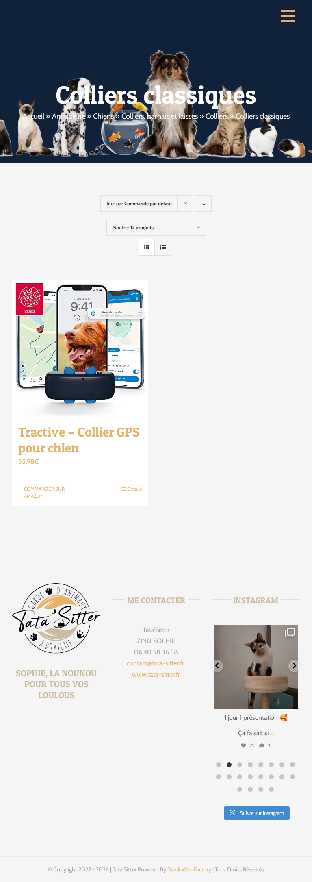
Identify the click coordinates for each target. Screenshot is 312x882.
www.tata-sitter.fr (156, 674)
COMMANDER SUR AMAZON (44, 492)
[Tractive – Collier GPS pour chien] (80, 348)
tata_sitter (255, 632)
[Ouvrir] (256, 667)
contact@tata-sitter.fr (156, 663)
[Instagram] (290, 701)
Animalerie (68, 116)
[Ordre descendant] (204, 203)
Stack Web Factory (189, 869)
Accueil (33, 116)
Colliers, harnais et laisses (159, 116)
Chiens (103, 116)
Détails (134, 489)
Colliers (217, 116)
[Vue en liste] (163, 247)
